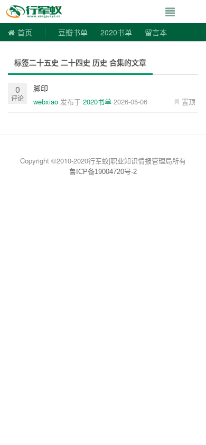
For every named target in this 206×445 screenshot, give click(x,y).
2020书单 (116, 32)
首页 (24, 32)
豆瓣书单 (73, 32)
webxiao (45, 101)
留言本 (156, 32)
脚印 (40, 88)
